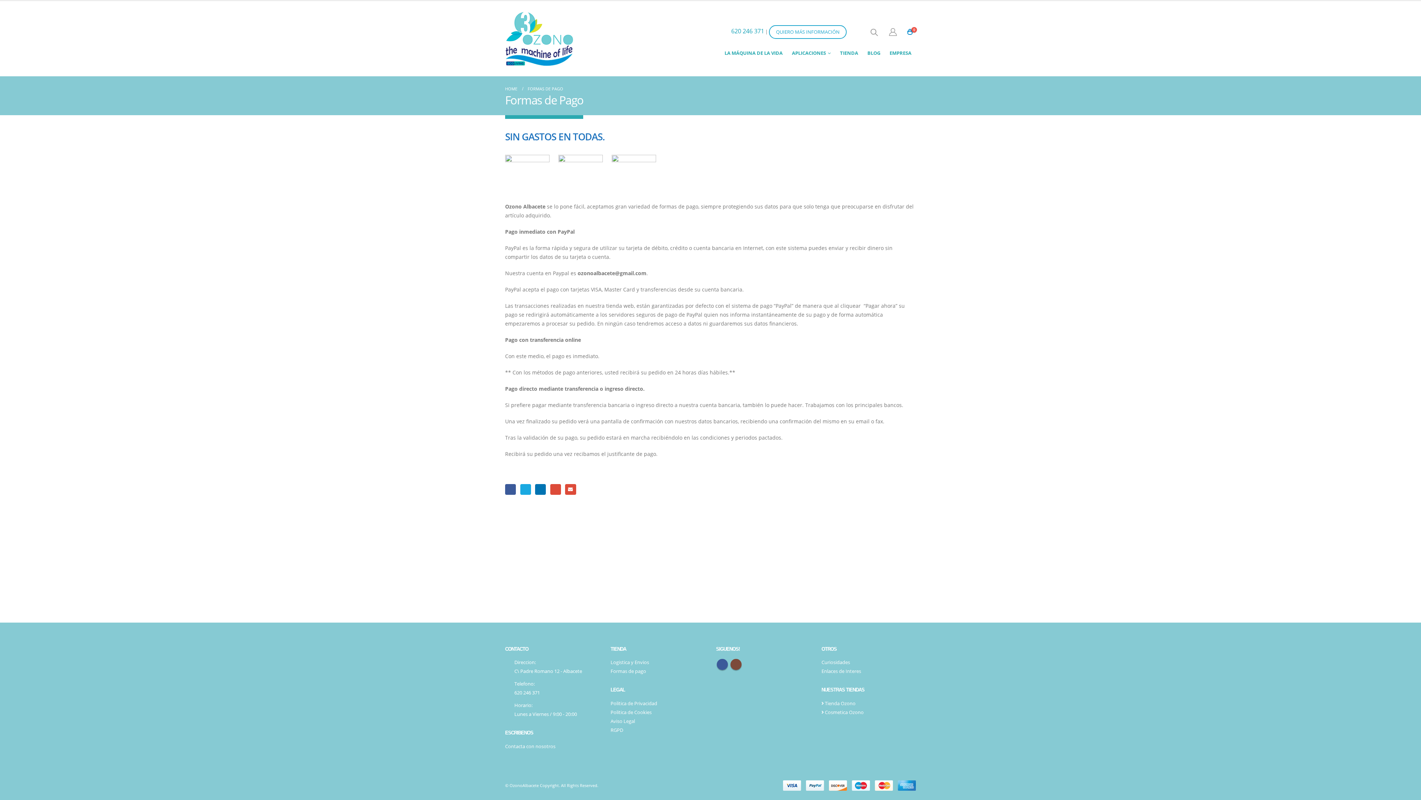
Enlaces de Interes (841, 671)
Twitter (525, 489)
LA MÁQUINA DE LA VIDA (754, 53)
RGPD (617, 730)
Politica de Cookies (631, 712)
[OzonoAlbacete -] (539, 38)
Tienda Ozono (840, 703)
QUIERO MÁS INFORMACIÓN (808, 32)
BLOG (873, 53)
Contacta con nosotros (530, 746)
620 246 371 (747, 31)
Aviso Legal (623, 721)
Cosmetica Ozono (844, 712)
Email (570, 489)
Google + (555, 489)
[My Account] (893, 32)
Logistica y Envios (630, 662)
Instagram (736, 664)
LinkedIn (540, 489)
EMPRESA (900, 53)
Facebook (510, 489)
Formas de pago (628, 671)
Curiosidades (836, 662)
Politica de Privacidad (634, 703)
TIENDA (849, 53)
